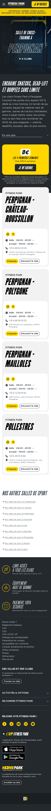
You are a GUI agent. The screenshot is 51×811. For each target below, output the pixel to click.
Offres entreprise (10, 650)
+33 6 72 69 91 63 (17, 393)
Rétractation (8, 656)
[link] (8, 234)
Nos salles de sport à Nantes (17, 543)
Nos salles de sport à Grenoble (18, 519)
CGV (4, 628)
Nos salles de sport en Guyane (18, 507)
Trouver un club (12, 681)
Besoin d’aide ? (9, 622)
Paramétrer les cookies (13, 641)
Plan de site (7, 659)
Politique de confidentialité (15, 637)
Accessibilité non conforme (15, 644)
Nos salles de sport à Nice (16, 549)
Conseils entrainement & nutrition (18, 647)
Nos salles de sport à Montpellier (19, 537)
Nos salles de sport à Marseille (18, 531)
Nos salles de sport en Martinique (19, 513)
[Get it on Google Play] (13, 757)
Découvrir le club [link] (29, 261)
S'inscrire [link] (12, 261)
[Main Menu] (4, 4)
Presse (5, 653)
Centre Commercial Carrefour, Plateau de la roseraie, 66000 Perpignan (27, 253)
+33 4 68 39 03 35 (17, 320)
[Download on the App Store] (13, 749)
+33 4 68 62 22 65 (18, 248)
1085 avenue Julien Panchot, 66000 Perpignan (24, 398)
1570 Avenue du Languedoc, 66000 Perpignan (24, 325)
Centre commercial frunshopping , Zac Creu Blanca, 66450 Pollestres (25, 461)
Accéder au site (12, 782)
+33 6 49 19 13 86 (17, 456)
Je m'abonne (25, 168)
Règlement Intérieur (12, 625)
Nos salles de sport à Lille (16, 525)
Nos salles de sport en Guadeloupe (20, 502)
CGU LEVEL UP (9, 634)
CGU (4, 631)
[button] (25, 136)
